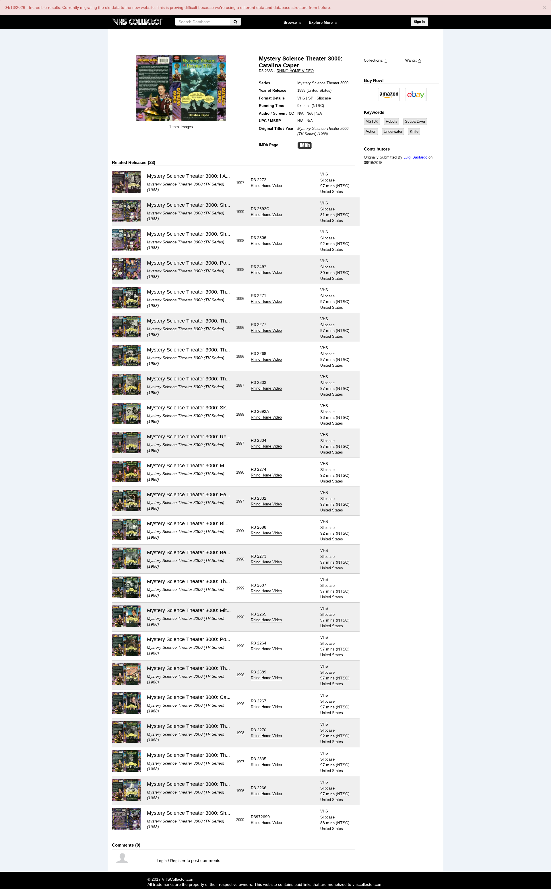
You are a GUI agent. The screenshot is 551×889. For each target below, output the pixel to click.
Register (177, 860)
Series (264, 83)
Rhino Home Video (295, 71)
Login (162, 860)
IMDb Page (268, 145)
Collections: (373, 60)
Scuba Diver (415, 121)
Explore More (319, 23)
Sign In (419, 22)
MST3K (372, 121)
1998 (240, 241)
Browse (288, 23)
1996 (240, 298)
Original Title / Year (276, 128)
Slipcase (324, 98)
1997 (240, 183)
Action (371, 131)
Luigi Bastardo (415, 157)
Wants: (411, 60)
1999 (301, 90)
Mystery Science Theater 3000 (322, 83)
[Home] (137, 21)
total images (182, 127)
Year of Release (272, 90)
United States (319, 90)
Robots (391, 121)
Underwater (393, 131)
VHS (301, 98)
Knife (414, 131)
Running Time (271, 105)
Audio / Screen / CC (276, 113)
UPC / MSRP (270, 121)
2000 (240, 820)
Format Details (272, 98)
